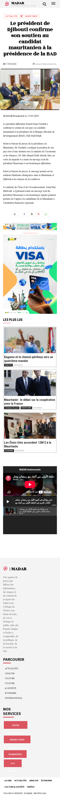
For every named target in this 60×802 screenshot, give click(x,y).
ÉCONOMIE (9, 450)
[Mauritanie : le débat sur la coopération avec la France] (30, 383)
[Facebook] (24, 214)
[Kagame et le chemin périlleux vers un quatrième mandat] (30, 340)
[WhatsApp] (45, 214)
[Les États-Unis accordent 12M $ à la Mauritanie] (30, 426)
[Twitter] (31, 214)
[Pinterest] (38, 214)
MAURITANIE (31, 16)
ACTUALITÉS (12, 16)
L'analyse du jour (11, 408)
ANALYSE (8, 365)
